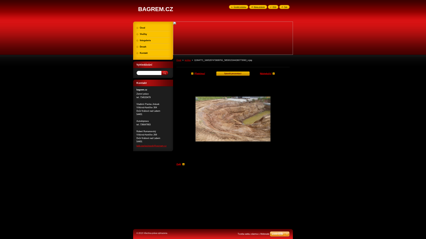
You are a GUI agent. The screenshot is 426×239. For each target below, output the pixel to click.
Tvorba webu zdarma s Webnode (253, 234)
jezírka (188, 60)
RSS (274, 7)
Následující (265, 73)
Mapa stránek (259, 7)
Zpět (178, 164)
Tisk (285, 7)
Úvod (178, 60)
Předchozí (200, 73)
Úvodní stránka (240, 7)
